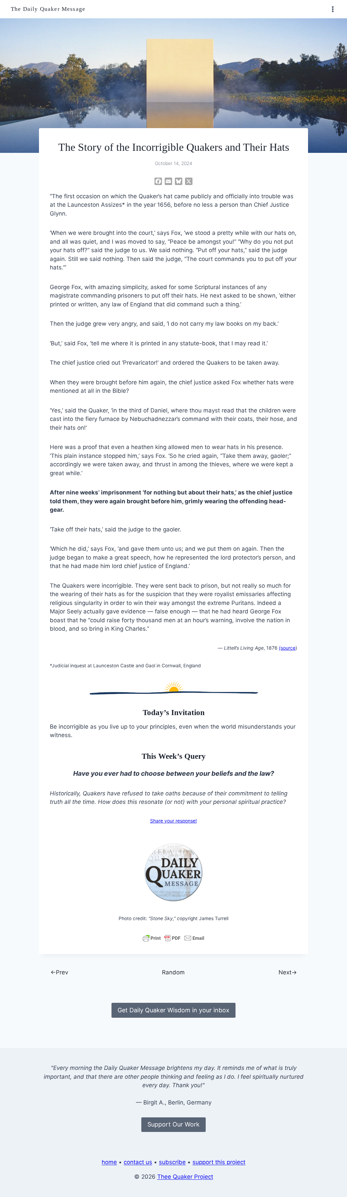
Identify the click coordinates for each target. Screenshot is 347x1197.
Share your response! (173, 821)
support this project (218, 1162)
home (109, 1162)
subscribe (172, 1162)
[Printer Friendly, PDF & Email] (173, 938)
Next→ (288, 972)
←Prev (59, 972)
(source (287, 648)
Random (173, 972)
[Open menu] (332, 9)
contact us (138, 1162)
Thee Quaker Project (185, 1176)
